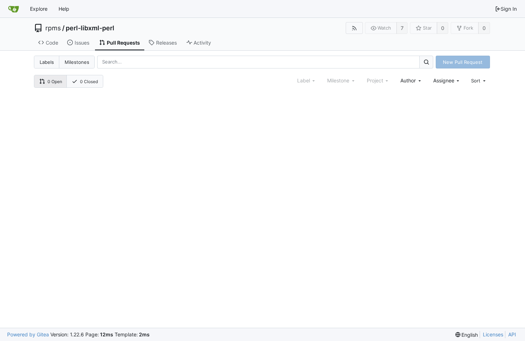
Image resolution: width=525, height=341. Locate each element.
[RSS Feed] (354, 28)
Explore (39, 9)
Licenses (493, 334)
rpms (53, 28)
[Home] (14, 8)
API (512, 334)
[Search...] (426, 62)
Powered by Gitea (28, 334)
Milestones (77, 62)
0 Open (55, 81)
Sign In (509, 9)
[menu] (479, 80)
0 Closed (89, 81)
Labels (47, 62)
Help (64, 9)
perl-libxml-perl (90, 28)
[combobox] (411, 80)
